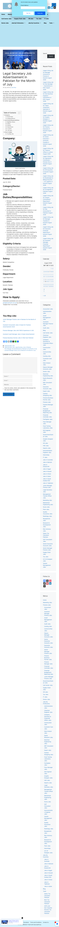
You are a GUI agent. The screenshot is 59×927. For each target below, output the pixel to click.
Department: (10, 127)
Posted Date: (10, 116)
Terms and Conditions (36, 922)
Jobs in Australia (48, 460)
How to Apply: (8, 132)
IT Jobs (46, 18)
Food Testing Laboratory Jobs (48, 758)
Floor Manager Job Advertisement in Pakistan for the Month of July (20, 348)
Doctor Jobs (5, 23)
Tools (51, 23)
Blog (45, 23)
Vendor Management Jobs (47, 565)
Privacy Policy (18, 922)
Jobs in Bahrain (47, 462)
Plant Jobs (46, 509)
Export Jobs (46, 391)
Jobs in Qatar (47, 476)
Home (3, 14)
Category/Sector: (11, 118)
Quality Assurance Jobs (47, 824)
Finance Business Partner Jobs (48, 657)
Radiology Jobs (47, 516)
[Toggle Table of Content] (18, 113)
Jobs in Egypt (47, 469)
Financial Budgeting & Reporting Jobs (47, 410)
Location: (9, 128)
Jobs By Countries (33, 23)
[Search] (54, 4)
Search (45, 53)
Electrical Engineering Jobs (47, 741)
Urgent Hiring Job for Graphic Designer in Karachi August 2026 (48, 119)
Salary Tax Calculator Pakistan (46, 535)
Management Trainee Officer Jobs (47, 496)
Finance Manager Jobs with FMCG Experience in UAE (18, 330)
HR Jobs (30, 18)
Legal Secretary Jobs (9, 345)
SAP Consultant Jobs (47, 806)
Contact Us (46, 922)
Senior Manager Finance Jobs (48, 651)
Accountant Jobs (48, 309)
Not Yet (28, 13)
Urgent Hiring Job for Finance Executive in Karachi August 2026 (48, 128)
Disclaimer (26, 922)
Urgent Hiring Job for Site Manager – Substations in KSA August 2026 (48, 86)
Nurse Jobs (46, 507)
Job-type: (9, 130)
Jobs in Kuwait (47, 471)
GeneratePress (37, 924)
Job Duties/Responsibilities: (12, 120)
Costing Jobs (47, 356)
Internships (46, 455)
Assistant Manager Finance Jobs (48, 323)
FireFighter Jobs (47, 419)
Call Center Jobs (6, 18)
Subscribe (40, 13)
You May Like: (10, 133)
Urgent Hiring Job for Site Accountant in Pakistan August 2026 (48, 211)
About (11, 922)
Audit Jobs (46, 328)
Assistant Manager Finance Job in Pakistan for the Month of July (20, 350)
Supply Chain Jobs (19, 18)
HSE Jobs (46, 445)
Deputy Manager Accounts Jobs (48, 635)
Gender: (9, 125)
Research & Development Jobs (47, 524)
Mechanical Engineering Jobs (47, 797)
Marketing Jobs (47, 500)
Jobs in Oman (47, 474)
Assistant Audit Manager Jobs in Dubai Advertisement (18, 334)
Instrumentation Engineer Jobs (48, 812)
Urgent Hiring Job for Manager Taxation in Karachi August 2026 (48, 220)
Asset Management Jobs (47, 317)
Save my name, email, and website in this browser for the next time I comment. (20, 389)
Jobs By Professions (18, 23)
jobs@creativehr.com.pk (10, 302)
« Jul (44, 295)
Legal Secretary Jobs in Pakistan (23, 347)
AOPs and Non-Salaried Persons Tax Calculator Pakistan (48, 909)
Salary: (9, 123)
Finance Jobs (47, 402)
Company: (7, 115)
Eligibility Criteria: (11, 122)
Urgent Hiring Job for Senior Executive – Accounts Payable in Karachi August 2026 (48, 140)
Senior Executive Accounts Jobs (48, 641)
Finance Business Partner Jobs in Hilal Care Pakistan (18, 338)
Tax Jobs (39, 18)
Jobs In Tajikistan (48, 483)
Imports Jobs (47, 448)
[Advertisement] (29, 36)
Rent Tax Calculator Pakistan (47, 901)
